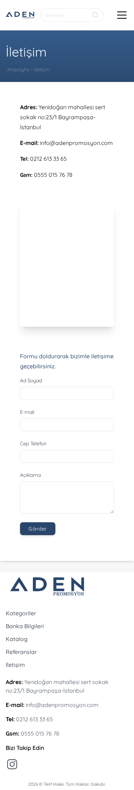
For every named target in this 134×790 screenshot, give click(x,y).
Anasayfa (18, 69)
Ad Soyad (31, 380)
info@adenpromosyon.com (76, 142)
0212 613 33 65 (48, 158)
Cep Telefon (33, 443)
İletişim (15, 664)
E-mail (27, 412)
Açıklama (30, 475)
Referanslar (21, 651)
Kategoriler (21, 613)
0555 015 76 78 (53, 174)
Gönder (38, 528)
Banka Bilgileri (25, 626)
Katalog (17, 639)
